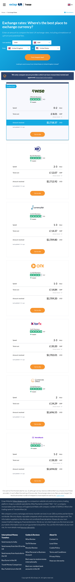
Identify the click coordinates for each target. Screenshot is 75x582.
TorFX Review (30, 543)
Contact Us (54, 539)
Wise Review (30, 539)
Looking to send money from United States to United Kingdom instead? (37, 64)
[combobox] (42, 42)
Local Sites (54, 543)
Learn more (60, 495)
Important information (44, 77)
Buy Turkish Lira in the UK (11, 569)
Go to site (37, 134)
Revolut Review (31, 548)
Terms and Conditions (58, 552)
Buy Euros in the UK (9, 560)
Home (3, 12)
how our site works (28, 527)
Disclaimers (69, 12)
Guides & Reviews (32, 535)
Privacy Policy (55, 556)
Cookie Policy (55, 548)
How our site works (57, 561)
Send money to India (9, 542)
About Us (53, 535)
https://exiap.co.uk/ (20, 501)
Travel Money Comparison (12, 564)
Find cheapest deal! (37, 57)
